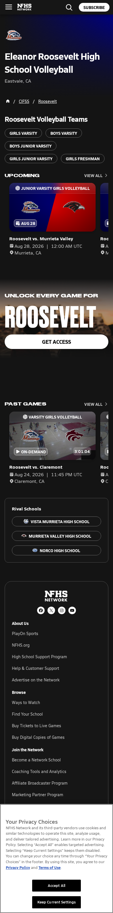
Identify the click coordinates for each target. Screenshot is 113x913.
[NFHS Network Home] (24, 7)
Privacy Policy (18, 867)
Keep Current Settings (56, 902)
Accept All (56, 885)
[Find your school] (69, 7)
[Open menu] (8, 7)
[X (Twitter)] (51, 610)
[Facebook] (41, 610)
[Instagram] (61, 610)
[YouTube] (72, 610)
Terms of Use (50, 867)
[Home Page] (8, 101)
